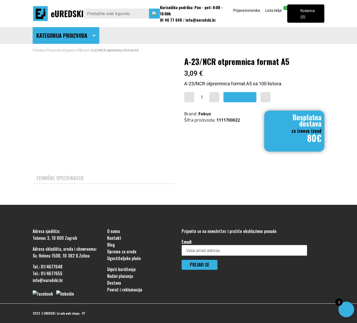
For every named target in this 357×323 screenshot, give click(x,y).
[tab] (60, 177)
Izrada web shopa (68, 313)
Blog (111, 245)
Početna (38, 50)
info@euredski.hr (201, 20)
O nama (113, 231)
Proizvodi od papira (61, 50)
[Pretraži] (154, 14)
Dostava (114, 283)
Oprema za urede (121, 251)
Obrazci (83, 50)
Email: (187, 242)
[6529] (189, 97)
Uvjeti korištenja (121, 269)
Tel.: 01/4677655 (47, 273)
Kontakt (114, 238)
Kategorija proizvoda (61, 35)
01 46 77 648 (171, 20)
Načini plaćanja (120, 276)
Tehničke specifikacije (60, 178)
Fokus (204, 114)
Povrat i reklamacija (124, 289)
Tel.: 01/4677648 (47, 267)
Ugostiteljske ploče (124, 258)
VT (83, 313)
